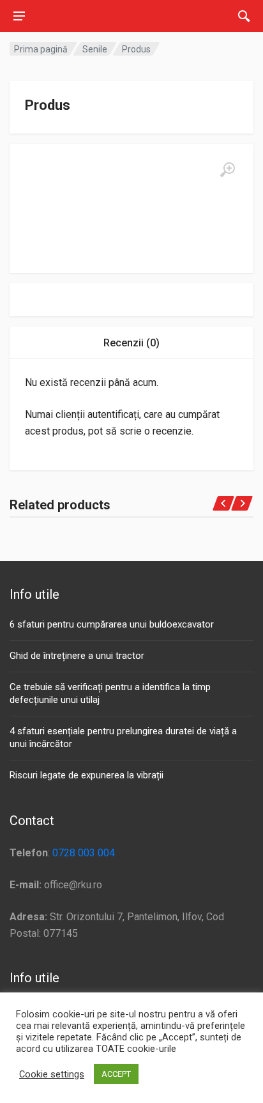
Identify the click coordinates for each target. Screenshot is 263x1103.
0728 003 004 (83, 853)
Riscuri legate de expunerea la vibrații (86, 775)
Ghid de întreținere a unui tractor (77, 655)
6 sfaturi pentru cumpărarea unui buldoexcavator (112, 624)
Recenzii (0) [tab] (131, 343)
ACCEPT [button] (116, 1074)
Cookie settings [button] (51, 1074)
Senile (94, 49)
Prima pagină (41, 49)
